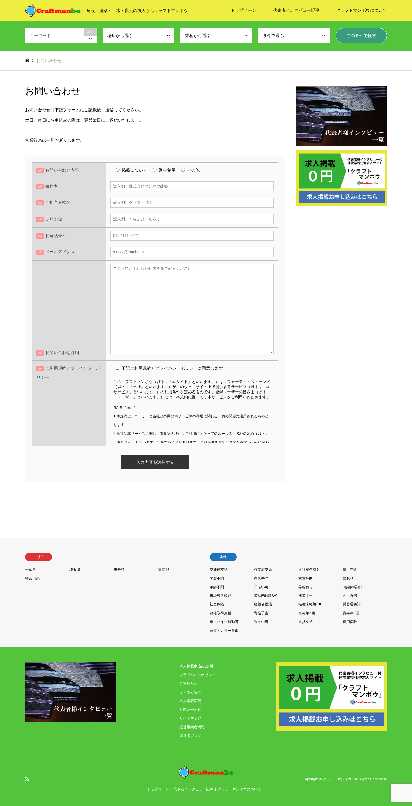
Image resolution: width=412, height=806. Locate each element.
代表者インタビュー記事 (296, 10)
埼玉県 (74, 569)
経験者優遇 (263, 604)
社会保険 (217, 604)
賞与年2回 (306, 613)
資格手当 (261, 613)
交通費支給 (219, 569)
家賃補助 (305, 578)
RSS (27, 779)
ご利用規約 (188, 683)
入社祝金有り (309, 569)
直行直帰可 (352, 595)
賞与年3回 (351, 613)
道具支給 (305, 622)
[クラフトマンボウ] (206, 775)
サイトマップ (190, 718)
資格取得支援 (220, 613)
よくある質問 (190, 692)
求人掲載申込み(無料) (196, 666)
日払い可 (261, 587)
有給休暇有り (353, 587)
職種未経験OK (310, 604)
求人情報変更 (190, 701)
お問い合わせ (190, 709)
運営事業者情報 (192, 727)
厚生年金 (350, 569)
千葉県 (30, 569)
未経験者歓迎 (220, 595)
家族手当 (261, 578)
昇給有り (305, 587)
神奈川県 (32, 578)
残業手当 (305, 595)
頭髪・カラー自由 (224, 630)
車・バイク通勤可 (224, 622)
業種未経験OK (265, 595)
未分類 (119, 569)
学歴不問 (217, 578)
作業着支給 (263, 569)
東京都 (163, 569)
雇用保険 (350, 622)
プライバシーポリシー (197, 675)
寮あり (348, 578)
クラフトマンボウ (337, 779)
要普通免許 (352, 604)
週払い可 (261, 622)
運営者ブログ (190, 736)
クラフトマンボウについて (361, 10)
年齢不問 (217, 587)
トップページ (243, 10)
